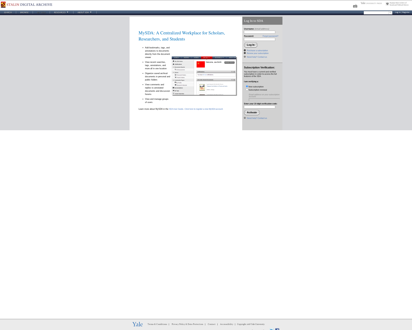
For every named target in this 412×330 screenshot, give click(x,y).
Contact (212, 324)
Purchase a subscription (257, 50)
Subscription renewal (257, 90)
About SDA (83, 12)
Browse (24, 12)
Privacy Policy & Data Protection (187, 324)
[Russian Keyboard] (355, 6)
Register (406, 12)
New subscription (256, 87)
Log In (397, 12)
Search (8, 12)
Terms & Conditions (157, 324)
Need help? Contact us (257, 57)
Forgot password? (270, 36)
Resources (60, 12)
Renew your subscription (258, 53)
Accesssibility (226, 324)
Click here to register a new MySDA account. (204, 109)
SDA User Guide (176, 109)
